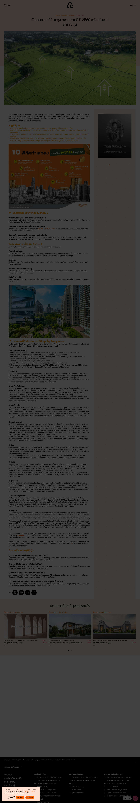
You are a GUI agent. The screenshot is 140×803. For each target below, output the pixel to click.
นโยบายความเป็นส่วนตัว (30, 791)
